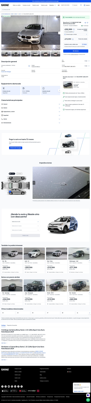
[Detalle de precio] (74, 29)
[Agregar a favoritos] (87, 22)
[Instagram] (6, 386)
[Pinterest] (22, 386)
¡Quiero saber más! (79, 391)
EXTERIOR (12, 173)
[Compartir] (85, 22)
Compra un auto (26, 5)
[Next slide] (59, 33)
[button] (84, 44)
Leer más (3, 343)
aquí (57, 1)
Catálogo (3, 325)
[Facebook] (2, 386)
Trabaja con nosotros (44, 380)
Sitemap (67, 396)
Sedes (16, 380)
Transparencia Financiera (59, 396)
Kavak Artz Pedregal (6, 71)
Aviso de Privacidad (31, 396)
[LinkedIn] (15, 386)
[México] (58, 5)
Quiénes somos (43, 377)
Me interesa (76, 51)
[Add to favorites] (21, 249)
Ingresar (88, 5)
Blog (41, 374)
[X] (12, 386)
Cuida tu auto (44, 5)
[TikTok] (18, 386)
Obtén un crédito (17, 5)
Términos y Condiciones (41, 396)
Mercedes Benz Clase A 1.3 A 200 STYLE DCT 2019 (20, 352)
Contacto (69, 368)
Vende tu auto (35, 5)
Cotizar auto (25, 235)
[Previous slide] (2, 33)
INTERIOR (19, 173)
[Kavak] (5, 5)
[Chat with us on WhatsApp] (88, 400)
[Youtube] (9, 386)
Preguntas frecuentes (12, 325)
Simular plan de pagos (15, 147)
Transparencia (50, 396)
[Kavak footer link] (5, 375)
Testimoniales (43, 371)
